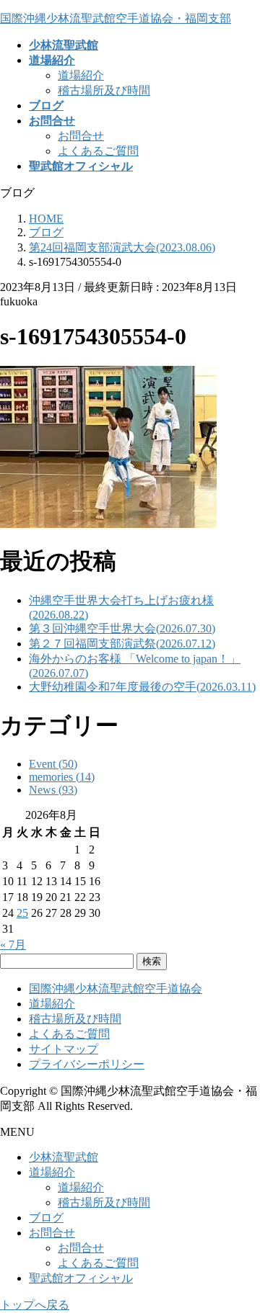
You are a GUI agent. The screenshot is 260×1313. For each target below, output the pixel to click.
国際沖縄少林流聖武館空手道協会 (115, 988)
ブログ (46, 1217)
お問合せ (81, 136)
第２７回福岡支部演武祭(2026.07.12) (122, 643)
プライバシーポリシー (86, 1064)
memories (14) (62, 777)
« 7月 (13, 944)
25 (22, 913)
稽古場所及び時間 (104, 90)
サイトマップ (63, 1049)
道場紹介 (81, 75)
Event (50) (53, 764)
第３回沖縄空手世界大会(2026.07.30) (122, 628)
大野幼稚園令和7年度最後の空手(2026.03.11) (142, 687)
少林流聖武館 (63, 1157)
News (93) (53, 790)
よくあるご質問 (98, 151)
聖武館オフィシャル (81, 1278)
